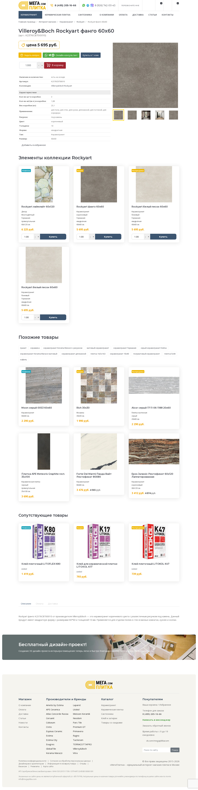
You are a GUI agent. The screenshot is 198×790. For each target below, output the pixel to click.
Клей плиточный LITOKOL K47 (150, 564)
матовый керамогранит (98, 348)
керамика (35, 348)
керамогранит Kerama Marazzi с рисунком (62, 348)
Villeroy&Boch (80, 748)
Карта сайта (48, 766)
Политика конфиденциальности (32, 761)
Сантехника (85, 14)
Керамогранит (29, 14)
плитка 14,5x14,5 (98, 353)
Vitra (75, 753)
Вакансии (23, 766)
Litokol (24, 569)
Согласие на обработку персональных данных (70, 761)
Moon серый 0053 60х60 (36, 407)
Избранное (165, 704)
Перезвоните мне (130, 5)
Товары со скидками (111, 722)
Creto (49, 726)
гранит (23, 348)
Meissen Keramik (81, 713)
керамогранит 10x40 (119, 353)
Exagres (50, 744)
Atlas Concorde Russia (57, 713)
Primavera (78, 731)
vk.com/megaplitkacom (157, 740)
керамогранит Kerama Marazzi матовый (38, 353)
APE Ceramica (53, 709)
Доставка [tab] (53, 603)
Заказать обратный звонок (156, 725)
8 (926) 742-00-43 (104, 5)
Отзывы (83, 763)
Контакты (167, 14)
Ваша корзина (149, 704)
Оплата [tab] (39, 603)
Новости (23, 722)
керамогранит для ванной (74, 353)
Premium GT (79, 726)
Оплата (123, 14)
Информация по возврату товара (62, 763)
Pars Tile (77, 722)
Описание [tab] (26, 603)
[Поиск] (167, 5)
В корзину (57, 65)
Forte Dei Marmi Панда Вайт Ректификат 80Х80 (94, 475)
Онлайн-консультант (66, 55)
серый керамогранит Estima (154, 348)
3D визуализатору (143, 650)
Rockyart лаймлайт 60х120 (38, 206)
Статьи (152, 14)
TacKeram (78, 739)
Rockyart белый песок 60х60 (150, 206)
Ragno (76, 735)
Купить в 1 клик (91, 55)
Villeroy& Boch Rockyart (61, 85)
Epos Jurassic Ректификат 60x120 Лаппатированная (152, 475)
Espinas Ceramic (54, 731)
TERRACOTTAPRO (82, 744)
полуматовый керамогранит (146, 353)
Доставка (137, 14)
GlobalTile (51, 748)
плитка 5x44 (169, 353)
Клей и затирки (109, 718)
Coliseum (50, 722)
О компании (107, 14)
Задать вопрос (32, 55)
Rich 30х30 (83, 407)
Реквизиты (35, 766)
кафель (23, 359)
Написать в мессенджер (156, 719)
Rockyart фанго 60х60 (90, 206)
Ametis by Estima (54, 705)
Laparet (77, 705)
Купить (53, 236)
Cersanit (50, 718)
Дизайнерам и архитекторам (31, 763)
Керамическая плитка (58, 14)
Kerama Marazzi (54, 753)
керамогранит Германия (124, 348)
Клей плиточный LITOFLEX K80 (40, 564)
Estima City (51, 739)
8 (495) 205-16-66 (65, 5)
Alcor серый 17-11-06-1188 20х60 (151, 407)
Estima (49, 735)
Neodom (77, 718)
